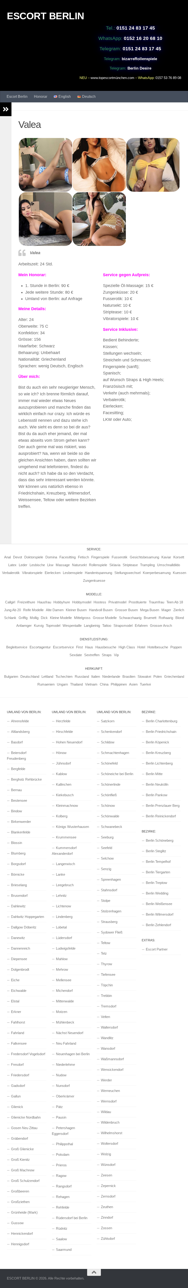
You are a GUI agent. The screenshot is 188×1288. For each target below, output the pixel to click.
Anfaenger (24, 625)
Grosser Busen (126, 610)
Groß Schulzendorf (25, 1181)
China (104, 684)
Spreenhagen (111, 879)
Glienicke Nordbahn (26, 1117)
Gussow (17, 1223)
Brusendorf (19, 895)
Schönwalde (110, 816)
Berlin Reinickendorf (161, 816)
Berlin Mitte (154, 774)
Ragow (61, 1176)
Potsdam (62, 1154)
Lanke (60, 874)
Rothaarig (166, 618)
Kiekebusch (65, 795)
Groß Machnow (22, 1170)
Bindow (16, 811)
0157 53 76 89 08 (168, 78)
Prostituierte (138, 602)
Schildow (107, 742)
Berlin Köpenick (157, 742)
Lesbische (37, 565)
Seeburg (107, 837)
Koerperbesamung (157, 573)
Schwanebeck (111, 827)
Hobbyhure (61, 602)
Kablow (61, 774)
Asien (133, 684)
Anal (7, 557)
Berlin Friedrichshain (161, 732)
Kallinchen (63, 784)
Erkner (16, 1012)
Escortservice (63, 647)
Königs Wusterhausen (72, 827)
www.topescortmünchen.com (112, 78)
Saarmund (64, 1249)
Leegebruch (65, 885)
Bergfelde (18, 769)
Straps (107, 655)
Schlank (10, 618)
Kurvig (39, 625)
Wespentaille (72, 625)
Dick (44, 618)
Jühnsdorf (63, 763)
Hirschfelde (64, 732)
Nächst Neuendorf (69, 1033)
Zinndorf (107, 1217)
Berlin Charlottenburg (161, 721)
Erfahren (141, 625)
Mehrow (62, 969)
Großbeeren (20, 1191)
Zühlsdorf (108, 1238)
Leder (23, 565)
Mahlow (62, 959)
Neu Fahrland (66, 1043)
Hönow (61, 753)
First (79, 647)
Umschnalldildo (168, 565)
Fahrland (17, 1033)
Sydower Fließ (111, 932)
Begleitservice (16, 647)
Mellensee (63, 980)
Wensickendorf (112, 1069)
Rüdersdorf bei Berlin (71, 1218)
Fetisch (83, 557)
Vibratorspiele (32, 573)
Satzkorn (107, 721)
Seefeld (106, 848)
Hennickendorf (22, 1233)
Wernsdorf (108, 1101)
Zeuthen (107, 1207)
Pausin (61, 1117)
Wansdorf (108, 1048)
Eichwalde (18, 991)
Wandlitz (107, 1038)
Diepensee (19, 959)
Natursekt (79, 565)
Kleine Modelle (61, 618)
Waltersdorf (109, 1027)
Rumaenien (46, 684)
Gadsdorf (18, 1086)
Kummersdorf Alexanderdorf (64, 850)
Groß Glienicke (22, 1149)
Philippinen (119, 684)
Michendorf (64, 991)
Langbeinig (92, 625)
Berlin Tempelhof (158, 861)
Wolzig (106, 1154)
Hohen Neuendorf (69, 742)
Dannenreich (20, 948)
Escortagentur (40, 647)
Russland (82, 676)
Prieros (61, 1165)
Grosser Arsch (161, 625)
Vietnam (91, 684)
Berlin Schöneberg (159, 840)
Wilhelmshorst (111, 1133)
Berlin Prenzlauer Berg (163, 805)
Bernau (16, 790)
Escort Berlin (17, 96)
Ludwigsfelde (65, 948)
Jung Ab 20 (12, 610)
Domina (51, 557)
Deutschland (29, 676)
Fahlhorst (18, 1022)
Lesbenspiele (73, 573)
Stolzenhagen (111, 911)
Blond (179, 618)
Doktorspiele (33, 557)
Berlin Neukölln (157, 784)
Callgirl (10, 602)
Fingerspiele (100, 557)
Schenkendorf (111, 732)
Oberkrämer (65, 1096)
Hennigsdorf (20, 1244)
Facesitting (67, 557)
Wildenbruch (110, 1122)
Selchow (107, 858)
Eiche (15, 980)
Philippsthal (64, 1144)
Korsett (178, 557)
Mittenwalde (65, 1001)
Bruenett (150, 618)
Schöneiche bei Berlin (117, 774)
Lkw (50, 565)
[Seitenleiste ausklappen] (5, 109)
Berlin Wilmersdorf (159, 914)
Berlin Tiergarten (158, 872)
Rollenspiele (98, 565)
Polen (157, 676)
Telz (104, 953)
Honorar (40, 96)
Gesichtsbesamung (144, 557)
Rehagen (62, 1197)
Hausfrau (44, 602)
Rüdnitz (61, 1228)
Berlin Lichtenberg (159, 763)
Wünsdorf (108, 1165)
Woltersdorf (109, 1143)
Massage (63, 565)
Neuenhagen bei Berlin (73, 1054)
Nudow (61, 1075)
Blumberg (18, 853)
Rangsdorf (64, 1186)
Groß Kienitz (20, 1159)
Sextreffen (92, 655)
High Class (127, 647)
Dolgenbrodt (20, 969)
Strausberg (109, 922)
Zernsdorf (108, 1196)
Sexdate (75, 655)
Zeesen (106, 1175)
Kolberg (61, 816)
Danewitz (18, 938)
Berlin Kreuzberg (158, 753)
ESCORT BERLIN (45, 16)
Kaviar (166, 557)
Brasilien (128, 676)
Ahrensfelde (20, 721)
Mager (166, 610)
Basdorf (17, 742)
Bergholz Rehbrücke (26, 779)
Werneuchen (110, 1091)
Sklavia (114, 565)
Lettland (47, 676)
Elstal (15, 1001)
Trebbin (106, 996)
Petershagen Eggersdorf (63, 1131)
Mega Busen (149, 610)
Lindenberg (64, 917)
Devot (17, 557)
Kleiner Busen (76, 610)
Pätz (59, 1107)
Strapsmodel (123, 625)
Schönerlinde (110, 784)
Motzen (61, 1012)
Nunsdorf (63, 1086)
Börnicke (17, 874)
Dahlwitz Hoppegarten (27, 917)
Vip (116, 655)
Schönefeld (109, 763)
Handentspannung (98, 573)
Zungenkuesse (94, 580)
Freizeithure (26, 602)
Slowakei (144, 676)
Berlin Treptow (156, 883)
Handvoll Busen (101, 610)
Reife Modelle (33, 610)
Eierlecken (53, 573)
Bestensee (19, 800)
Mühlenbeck (65, 1022)
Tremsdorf (108, 1006)
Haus (89, 647)
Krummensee (66, 837)
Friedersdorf (20, 1075)
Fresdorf (17, 1064)
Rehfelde (62, 1207)
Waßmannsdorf (112, 1059)
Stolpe (105, 901)
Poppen (176, 647)
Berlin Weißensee (159, 904)
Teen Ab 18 (174, 602)
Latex (12, 565)
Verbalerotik (11, 573)
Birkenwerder (21, 822)
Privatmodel (117, 602)
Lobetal (61, 927)
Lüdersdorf (64, 938)
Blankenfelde (20, 832)
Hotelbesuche (157, 647)
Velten (105, 1017)
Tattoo (106, 625)
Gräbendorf (19, 1138)
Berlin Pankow (156, 795)
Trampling (147, 565)
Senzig (106, 869)
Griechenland (174, 676)
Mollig (34, 618)
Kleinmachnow (67, 805)
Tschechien (63, 676)
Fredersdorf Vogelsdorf (28, 1054)
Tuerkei (145, 684)
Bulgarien (11, 676)
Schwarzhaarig (130, 618)
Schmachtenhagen (115, 753)
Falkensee (19, 1043)
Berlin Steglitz (156, 851)
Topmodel (53, 625)
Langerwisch (65, 864)
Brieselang (19, 885)
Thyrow (106, 964)
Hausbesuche (105, 647)
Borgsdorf (18, 864)
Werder (106, 1080)
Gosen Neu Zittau (24, 1128)
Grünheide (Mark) (24, 1212)
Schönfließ (109, 795)
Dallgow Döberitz (23, 927)
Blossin (16, 843)
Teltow (105, 943)
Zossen (106, 1228)
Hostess (100, 602)
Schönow (108, 805)
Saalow (61, 1239)
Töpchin (107, 985)
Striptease (130, 565)
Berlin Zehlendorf (158, 925)
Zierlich (178, 610)
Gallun (16, 1096)
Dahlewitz (18, 906)
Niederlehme (65, 1064)
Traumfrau (156, 602)
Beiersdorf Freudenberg (16, 755)
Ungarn (62, 684)
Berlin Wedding (157, 893)
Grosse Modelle (105, 618)
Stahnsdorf (109, 890)
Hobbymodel (81, 602)
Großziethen (20, 1202)
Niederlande (111, 676)
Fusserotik (119, 557)
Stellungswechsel (127, 573)
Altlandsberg (20, 732)
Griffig (23, 618)
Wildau (106, 1112)
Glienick (17, 1107)
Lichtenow (63, 906)
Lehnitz (61, 895)
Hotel (141, 647)
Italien (95, 676)
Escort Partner (157, 949)
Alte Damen (55, 610)
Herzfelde (63, 721)
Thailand (76, 684)
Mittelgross (82, 618)
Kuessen (179, 573)
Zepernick (108, 1186)
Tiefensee (108, 974)
